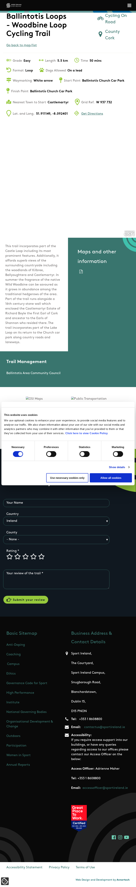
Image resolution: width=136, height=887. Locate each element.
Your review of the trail (23, 573)
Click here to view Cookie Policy (86, 433)
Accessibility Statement (24, 867)
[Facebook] (113, 837)
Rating (11, 551)
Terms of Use (85, 867)
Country (12, 514)
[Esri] (129, 233)
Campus (13, 664)
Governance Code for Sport (26, 683)
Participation (16, 745)
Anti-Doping (15, 645)
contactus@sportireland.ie (104, 727)
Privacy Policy (59, 867)
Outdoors (13, 736)
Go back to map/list (21, 45)
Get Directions (92, 114)
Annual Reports (18, 765)
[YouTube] (126, 837)
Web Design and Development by (103, 880)
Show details (117, 466)
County (11, 532)
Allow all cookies (110, 477)
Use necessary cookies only (67, 477)
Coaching (13, 654)
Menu (130, 5)
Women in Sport (18, 755)
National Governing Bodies (26, 712)
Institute (12, 702)
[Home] (13, 5)
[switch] (51, 454)
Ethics (11, 673)
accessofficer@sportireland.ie (105, 788)
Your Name (14, 503)
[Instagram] (120, 837)
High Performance (20, 693)
